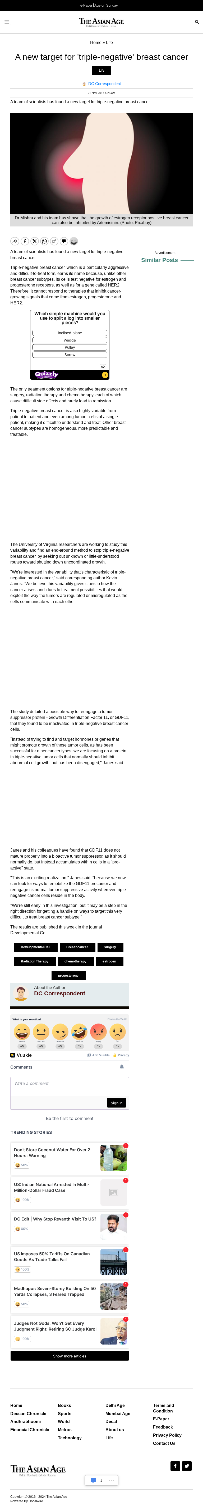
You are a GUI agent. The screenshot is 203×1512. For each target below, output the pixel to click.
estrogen (110, 961)
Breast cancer (77, 947)
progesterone (68, 975)
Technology (70, 1438)
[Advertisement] (69, 489)
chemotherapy (75, 961)
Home (16, 1405)
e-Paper (86, 5)
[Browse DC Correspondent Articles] (21, 993)
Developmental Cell (36, 947)
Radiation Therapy (35, 961)
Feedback (163, 1427)
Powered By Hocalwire (26, 1501)
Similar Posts (159, 260)
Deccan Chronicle (28, 1413)
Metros (65, 1429)
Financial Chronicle (29, 1429)
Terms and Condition (163, 1408)
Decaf (111, 1421)
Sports (64, 1413)
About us (114, 1429)
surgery (110, 947)
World (64, 1421)
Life (101, 70)
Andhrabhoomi (25, 1421)
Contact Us (164, 1443)
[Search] (197, 22)
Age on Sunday (106, 5)
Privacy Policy (167, 1435)
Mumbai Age (117, 1413)
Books (64, 1405)
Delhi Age (115, 1405)
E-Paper (161, 1419)
